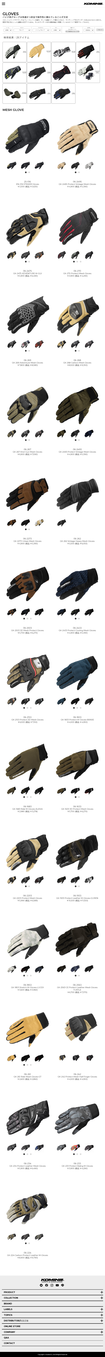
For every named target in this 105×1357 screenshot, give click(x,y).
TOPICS (8, 1315)
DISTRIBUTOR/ (16, 1320)
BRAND (8, 1303)
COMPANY (9, 1332)
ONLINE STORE (12, 1326)
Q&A (6, 1337)
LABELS (8, 1309)
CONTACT (9, 1343)
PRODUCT (9, 1292)
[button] (26, 172)
